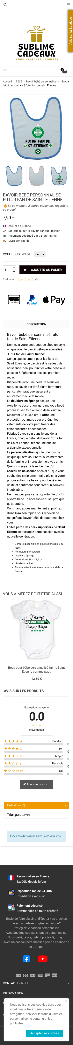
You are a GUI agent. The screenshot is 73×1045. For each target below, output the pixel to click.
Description (37, 324)
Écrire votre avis (37, 784)
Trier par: (14, 815)
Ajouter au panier (46, 270)
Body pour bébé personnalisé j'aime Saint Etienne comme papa (36, 669)
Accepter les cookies (44, 1033)
